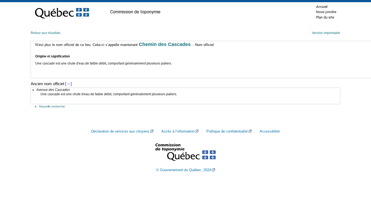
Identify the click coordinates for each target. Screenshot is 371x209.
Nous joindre (326, 12)
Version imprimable (326, 33)
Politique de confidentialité (227, 131)
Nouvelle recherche (52, 106)
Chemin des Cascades (165, 44)
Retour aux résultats (45, 33)
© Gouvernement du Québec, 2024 (183, 170)
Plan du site (325, 17)
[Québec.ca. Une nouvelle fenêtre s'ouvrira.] (62, 12)
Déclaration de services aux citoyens (120, 131)
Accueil (322, 7)
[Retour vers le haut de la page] (357, 179)
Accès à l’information (177, 131)
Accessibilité (270, 131)
